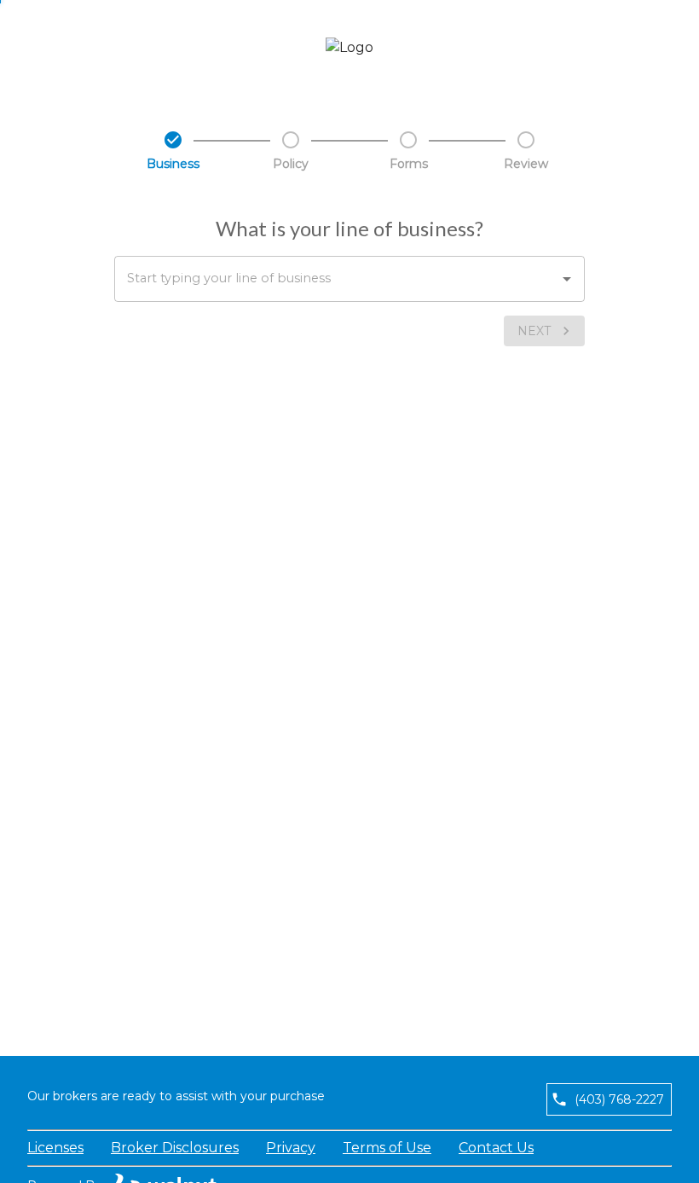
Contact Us (496, 1148)
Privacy (290, 1148)
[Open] (567, 279)
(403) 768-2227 (619, 1099)
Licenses (55, 1148)
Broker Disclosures (175, 1148)
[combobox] (349, 279)
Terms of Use (387, 1148)
